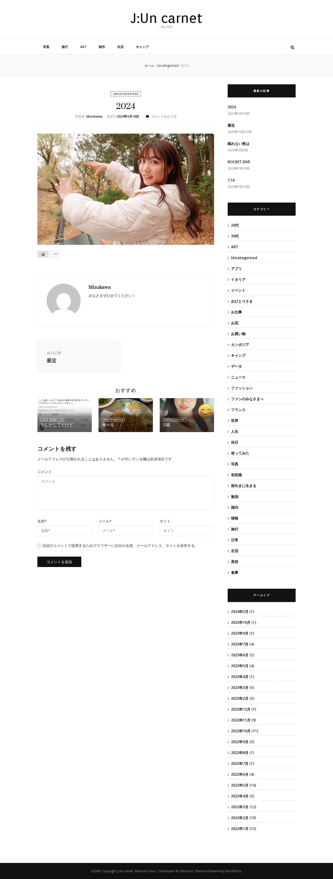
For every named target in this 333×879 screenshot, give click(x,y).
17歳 (166, 425)
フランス (238, 409)
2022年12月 (241, 709)
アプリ (236, 268)
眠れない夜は (238, 143)
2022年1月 (240, 828)
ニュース (238, 377)
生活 (120, 47)
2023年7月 (240, 644)
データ (236, 366)
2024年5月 (240, 611)
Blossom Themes (193, 871)
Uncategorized (125, 93)
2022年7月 (240, 763)
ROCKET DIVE (239, 161)
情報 (234, 518)
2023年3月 (240, 687)
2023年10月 (241, 622)
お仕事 (236, 312)
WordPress (233, 871)
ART (83, 47)
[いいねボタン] (43, 254)
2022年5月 (240, 785)
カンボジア (240, 344)
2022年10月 (241, 730)
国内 (234, 507)
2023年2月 (240, 698)
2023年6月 (240, 654)
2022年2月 (240, 817)
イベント (238, 290)
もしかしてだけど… (59, 425)
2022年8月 (240, 752)
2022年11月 (241, 720)
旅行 (65, 47)
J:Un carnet (166, 18)
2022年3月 (240, 806)
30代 (235, 236)
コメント (44, 471)
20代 (235, 225)
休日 (234, 442)
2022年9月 (240, 741)
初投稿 (236, 474)
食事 (234, 572)
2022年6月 (240, 774)
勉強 (234, 496)
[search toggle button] (292, 48)
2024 (232, 106)
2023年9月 (240, 633)
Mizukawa (94, 116)
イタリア (238, 279)
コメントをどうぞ (163, 116)
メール (105, 521)
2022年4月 (240, 796)
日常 (234, 539)
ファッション (242, 387)
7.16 (231, 180)
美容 (234, 561)
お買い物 (238, 333)
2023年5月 (240, 665)
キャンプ (142, 47)
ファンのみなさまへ (247, 398)
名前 (42, 521)
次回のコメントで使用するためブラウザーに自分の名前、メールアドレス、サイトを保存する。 (120, 545)
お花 (234, 322)
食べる (108, 425)
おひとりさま (242, 301)
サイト (165, 521)
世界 (234, 420)
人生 (234, 431)
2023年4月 (240, 676)
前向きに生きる (243, 485)
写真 (46, 47)
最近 (231, 125)
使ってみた (240, 453)
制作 (102, 47)
